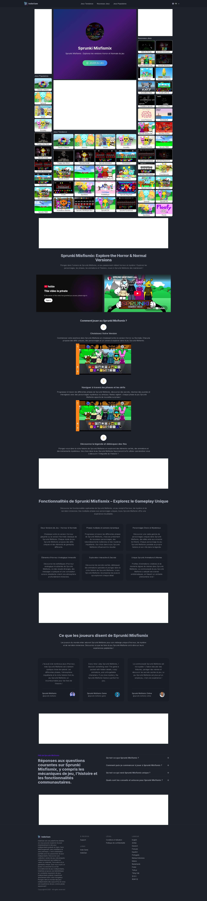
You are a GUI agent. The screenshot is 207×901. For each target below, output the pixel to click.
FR (176, 4)
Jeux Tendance (87, 4)
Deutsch (135, 846)
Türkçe (134, 870)
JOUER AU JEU (96, 63)
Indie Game (84, 850)
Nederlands (136, 864)
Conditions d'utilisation (114, 840)
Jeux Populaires (119, 4)
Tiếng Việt (135, 873)
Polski (134, 867)
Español (135, 852)
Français (135, 849)
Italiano (134, 861)
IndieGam (83, 853)
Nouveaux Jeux (103, 4)
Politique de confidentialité (115, 843)
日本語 (134, 843)
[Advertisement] (43, 41)
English (134, 840)
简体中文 (135, 879)
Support (83, 840)
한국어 (134, 876)
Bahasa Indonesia (138, 858)
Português (135, 855)
